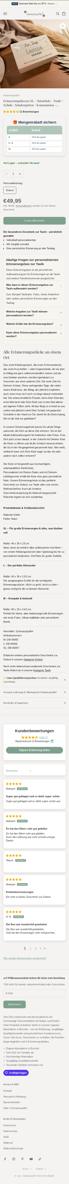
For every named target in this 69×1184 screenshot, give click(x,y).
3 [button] (35, 948)
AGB (6, 1136)
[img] (13, 783)
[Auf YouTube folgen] (31, 1159)
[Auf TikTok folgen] (40, 1159)
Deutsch (39, 1168)
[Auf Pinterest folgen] (22, 1159)
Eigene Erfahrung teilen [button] (34, 750)
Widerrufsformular (13, 1148)
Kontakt (7, 1090)
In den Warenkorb (34, 220)
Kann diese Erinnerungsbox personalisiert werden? (31, 334)
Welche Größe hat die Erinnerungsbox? (29, 323)
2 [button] (30, 948)
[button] (11, 111)
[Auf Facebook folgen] (5, 1159)
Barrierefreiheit (11, 1102)
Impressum (9, 1125)
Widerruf (8, 1142)
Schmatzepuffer (11, 95)
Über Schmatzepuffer (15, 1108)
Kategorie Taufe (42, 670)
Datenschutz (10, 1131)
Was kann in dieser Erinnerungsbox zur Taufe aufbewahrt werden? (29, 286)
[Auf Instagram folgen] (13, 1159)
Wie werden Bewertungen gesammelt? (24, 958)
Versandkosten (24, 205)
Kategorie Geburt (33, 659)
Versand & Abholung (14, 1096)
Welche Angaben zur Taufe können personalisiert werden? (27, 313)
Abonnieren (14, 1004)
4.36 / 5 (43, 737)
